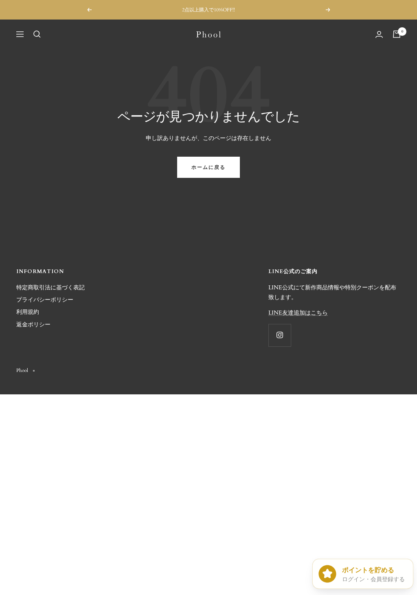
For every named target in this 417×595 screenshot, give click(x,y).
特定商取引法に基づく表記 (50, 287)
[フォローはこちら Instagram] (279, 335)
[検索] (37, 34)
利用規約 (27, 312)
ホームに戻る (208, 167)
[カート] (397, 34)
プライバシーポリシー (44, 300)
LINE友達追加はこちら (298, 313)
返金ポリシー (33, 324)
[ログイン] (379, 34)
